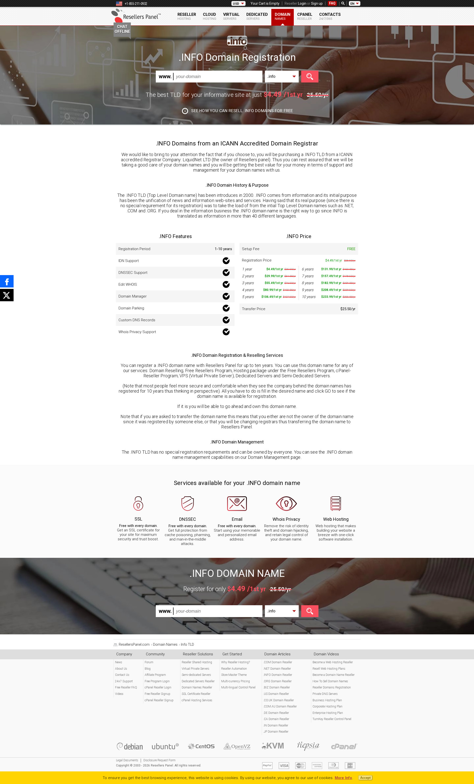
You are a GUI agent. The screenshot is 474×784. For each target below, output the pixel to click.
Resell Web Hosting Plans (329, 668)
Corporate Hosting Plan (327, 706)
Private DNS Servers (325, 694)
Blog (148, 668)
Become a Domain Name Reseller (334, 675)
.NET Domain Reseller (277, 668)
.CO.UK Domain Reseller (278, 700)
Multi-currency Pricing (235, 681)
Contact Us (122, 675)
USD (236, 3)
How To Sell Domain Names (330, 681)
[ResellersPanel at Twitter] (7, 295)
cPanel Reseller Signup (159, 700)
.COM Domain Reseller (277, 662)
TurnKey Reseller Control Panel (332, 719)
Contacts (330, 16)
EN (352, 3)
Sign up (317, 3)
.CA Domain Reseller (276, 719)
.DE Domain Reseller (276, 713)
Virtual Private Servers (195, 668)
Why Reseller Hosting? (235, 662)
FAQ (332, 3)
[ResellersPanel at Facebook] (7, 281)
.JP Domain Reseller (275, 731)
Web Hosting (336, 519)
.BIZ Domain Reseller (276, 687)
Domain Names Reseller (197, 687)
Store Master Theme (234, 675)
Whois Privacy (286, 519)
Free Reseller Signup (157, 694)
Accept (365, 778)
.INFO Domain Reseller (277, 675)
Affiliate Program (155, 675)
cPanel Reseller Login (158, 687)
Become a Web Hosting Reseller (333, 662)
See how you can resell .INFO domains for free (242, 110)
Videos (119, 694)
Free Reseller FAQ (126, 687)
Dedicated (257, 16)
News (118, 662)
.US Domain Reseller (276, 694)
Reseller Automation (234, 668)
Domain (282, 16)
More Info (343, 778)
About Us (121, 668)
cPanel (304, 16)
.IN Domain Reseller (275, 725)
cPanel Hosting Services (197, 700)
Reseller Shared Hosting (197, 662)
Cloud (209, 16)
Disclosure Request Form (159, 760)
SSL (138, 519)
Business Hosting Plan (327, 700)
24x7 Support (124, 681)
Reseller (187, 16)
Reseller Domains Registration (332, 687)
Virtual (231, 16)
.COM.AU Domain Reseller (280, 706)
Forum (149, 662)
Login (302, 3)
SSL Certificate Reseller (196, 694)
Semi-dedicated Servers (196, 675)
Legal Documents (127, 760)
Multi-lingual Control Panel (238, 687)
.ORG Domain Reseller (277, 681)
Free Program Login (157, 681)
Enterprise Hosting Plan (328, 713)
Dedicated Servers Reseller (198, 681)
